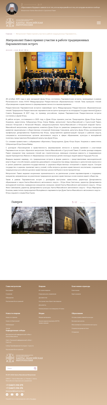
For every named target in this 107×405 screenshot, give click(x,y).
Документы (42, 305)
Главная (9, 34)
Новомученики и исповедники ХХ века (51, 308)
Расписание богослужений (14, 301)
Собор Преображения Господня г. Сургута (20, 346)
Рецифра (33, 399)
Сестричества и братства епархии (50, 301)
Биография (9, 290)
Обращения (9, 297)
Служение (9, 294)
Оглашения (75, 332)
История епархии (44, 290)
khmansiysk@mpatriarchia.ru (15, 391)
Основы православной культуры (82, 317)
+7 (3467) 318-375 (14, 385)
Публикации (10, 324)
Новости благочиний (12, 321)
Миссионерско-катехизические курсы (84, 324)
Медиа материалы (45, 317)
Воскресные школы (78, 321)
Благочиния (75, 290)
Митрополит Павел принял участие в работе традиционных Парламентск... (46, 34)
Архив (8, 328)
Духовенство (43, 297)
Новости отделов (11, 317)
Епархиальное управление (47, 294)
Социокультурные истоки (80, 328)
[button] (30, 4)
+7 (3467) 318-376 (14, 388)
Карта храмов (76, 294)
